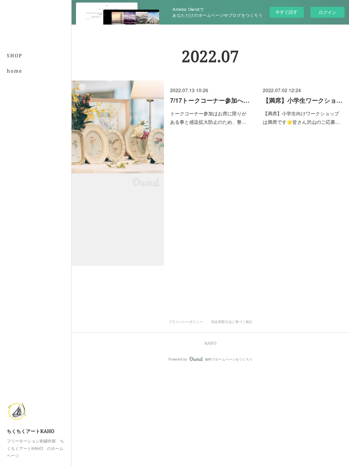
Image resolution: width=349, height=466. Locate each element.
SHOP (14, 55)
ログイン (327, 12)
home (14, 71)
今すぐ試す (286, 12)
